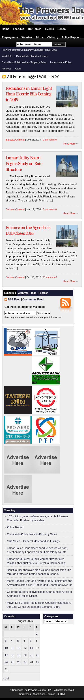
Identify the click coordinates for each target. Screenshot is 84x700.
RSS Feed (14, 299)
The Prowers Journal (34, 690)
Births (40, 37)
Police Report (70, 37)
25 (12, 662)
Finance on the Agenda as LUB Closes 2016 (28, 230)
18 (12, 655)
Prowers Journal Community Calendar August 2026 (29, 49)
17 (6, 655)
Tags (33, 292)
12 (18, 648)
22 (37, 655)
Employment (10, 37)
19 (18, 655)
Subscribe (10, 292)
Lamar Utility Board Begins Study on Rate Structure (24, 163)
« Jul (6, 678)
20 (25, 655)
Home (5, 29)
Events (49, 29)
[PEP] (46, 442)
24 (6, 662)
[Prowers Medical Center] (18, 442)
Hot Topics (34, 29)
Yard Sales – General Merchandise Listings (25, 56)
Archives (6, 68)
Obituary (52, 37)
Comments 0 (50, 139)
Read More (69, 143)
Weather (27, 37)
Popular (43, 292)
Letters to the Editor (60, 62)
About (18, 68)
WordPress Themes (44, 694)
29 (37, 662)
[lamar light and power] (46, 353)
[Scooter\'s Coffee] (46, 413)
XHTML (61, 694)
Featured (18, 29)
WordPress (25, 694)
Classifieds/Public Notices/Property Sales (24, 62)
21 (31, 655)
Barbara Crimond (15, 139)
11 (12, 648)
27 (25, 662)
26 (18, 662)
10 (6, 648)
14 (31, 648)
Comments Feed (32, 299)
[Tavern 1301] (18, 413)
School (62, 29)
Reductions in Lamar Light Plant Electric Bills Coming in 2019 (29, 94)
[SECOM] (18, 354)
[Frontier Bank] (46, 383)
